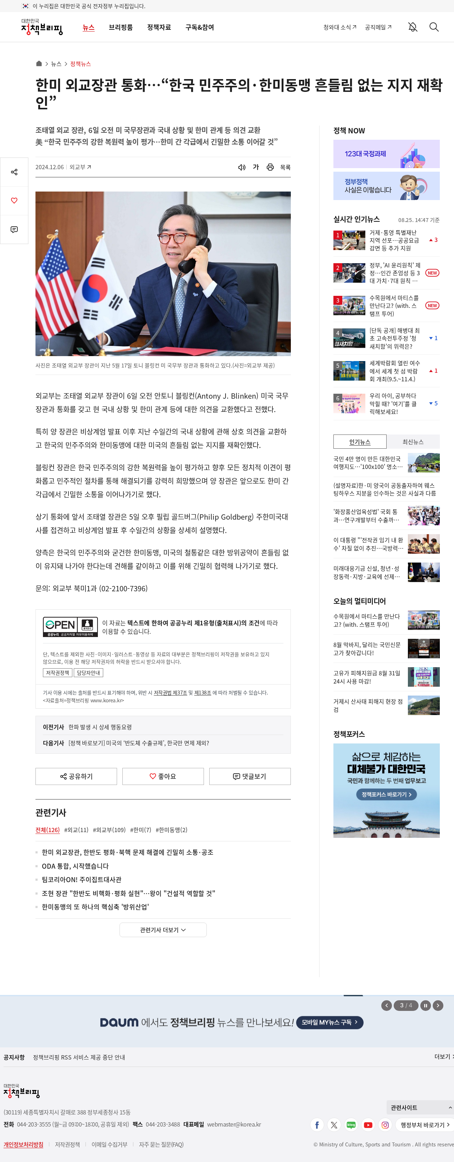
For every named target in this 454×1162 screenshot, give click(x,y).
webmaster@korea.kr (234, 1124)
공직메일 (375, 27)
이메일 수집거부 (109, 1144)
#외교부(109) (109, 829)
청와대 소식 (337, 27)
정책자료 (159, 27)
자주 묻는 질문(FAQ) (161, 1144)
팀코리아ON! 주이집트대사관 (82, 880)
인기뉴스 (360, 441)
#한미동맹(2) (172, 829)
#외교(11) (76, 829)
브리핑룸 (121, 27)
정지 (425, 1005)
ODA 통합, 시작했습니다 (75, 866)
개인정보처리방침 (23, 1144)
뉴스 (89, 27)
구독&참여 (200, 27)
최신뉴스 (413, 441)
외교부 (81, 166)
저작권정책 (57, 672)
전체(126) (47, 829)
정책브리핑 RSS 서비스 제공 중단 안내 (79, 1057)
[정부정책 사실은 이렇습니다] (386, 186)
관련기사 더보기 (159, 929)
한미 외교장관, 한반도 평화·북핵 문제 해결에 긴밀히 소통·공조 (128, 852)
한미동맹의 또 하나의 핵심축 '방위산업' (95, 907)
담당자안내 (88, 672)
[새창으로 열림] (270, 167)
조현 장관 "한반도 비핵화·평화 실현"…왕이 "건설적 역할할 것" (128, 894)
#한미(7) (140, 829)
